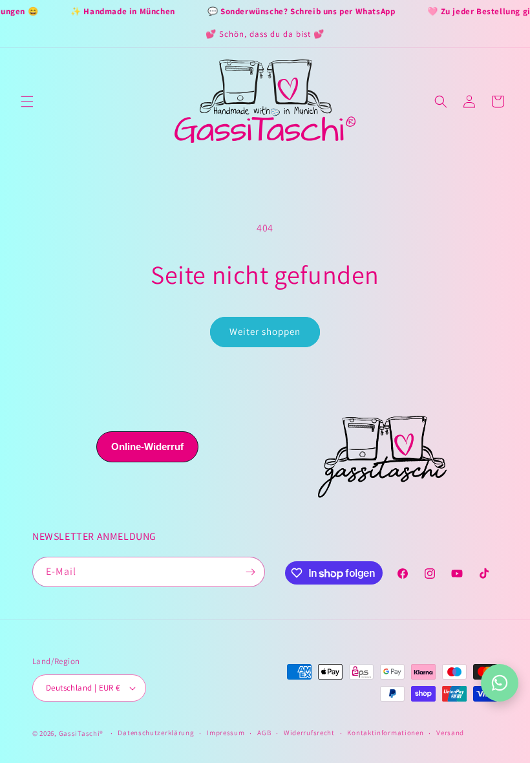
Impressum (225, 732)
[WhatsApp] (499, 683)
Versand (450, 732)
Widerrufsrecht (309, 732)
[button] (27, 101)
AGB (264, 732)
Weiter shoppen (265, 331)
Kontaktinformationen (385, 732)
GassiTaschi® (81, 733)
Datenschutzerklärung (156, 732)
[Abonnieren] (250, 572)
